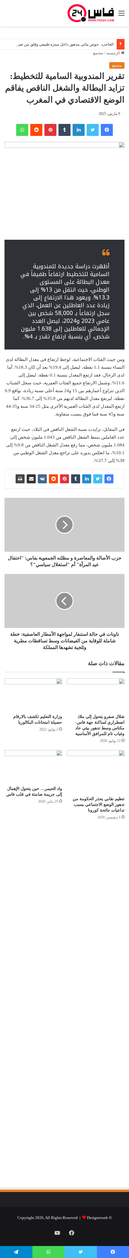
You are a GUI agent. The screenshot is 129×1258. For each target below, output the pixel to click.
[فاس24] (91, 13)
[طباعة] (20, 478)
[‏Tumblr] (64, 130)
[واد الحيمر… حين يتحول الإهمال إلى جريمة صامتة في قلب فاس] (33, 766)
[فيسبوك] (107, 130)
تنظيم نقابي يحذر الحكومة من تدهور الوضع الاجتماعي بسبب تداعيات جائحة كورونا (98, 804)
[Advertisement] (74, 889)
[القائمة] (121, 15)
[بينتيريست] (50, 130)
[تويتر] (93, 130)
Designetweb (97, 1217)
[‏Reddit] (36, 130)
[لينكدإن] (79, 130)
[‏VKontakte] (42, 478)
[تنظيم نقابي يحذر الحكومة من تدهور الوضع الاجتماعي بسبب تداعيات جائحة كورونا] (95, 771)
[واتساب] (22, 130)
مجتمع (98, 53)
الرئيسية (113, 53)
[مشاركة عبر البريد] (31, 478)
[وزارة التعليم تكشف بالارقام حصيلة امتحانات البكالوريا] (33, 694)
